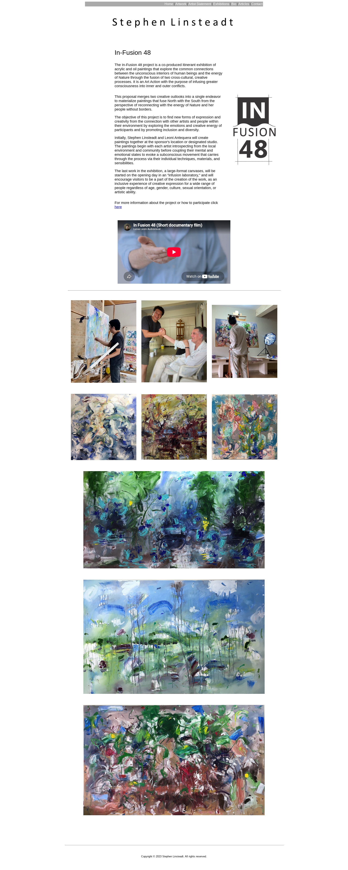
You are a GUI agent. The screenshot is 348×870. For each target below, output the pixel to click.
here (118, 207)
